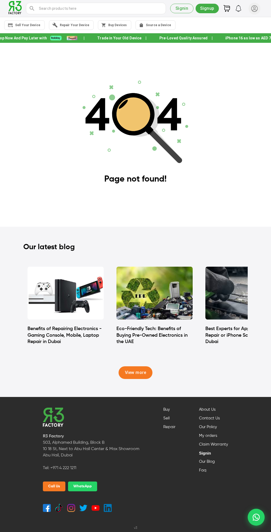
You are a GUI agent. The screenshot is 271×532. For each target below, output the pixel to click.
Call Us (54, 486)
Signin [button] (181, 8)
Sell (166, 418)
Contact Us (209, 418)
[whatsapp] (256, 517)
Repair (169, 427)
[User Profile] (254, 9)
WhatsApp (82, 486)
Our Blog (207, 462)
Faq (202, 470)
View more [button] (135, 372)
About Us (207, 409)
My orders (208, 436)
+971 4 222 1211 (63, 468)
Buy (166, 409)
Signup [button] (207, 8)
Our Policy (208, 427)
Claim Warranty (213, 444)
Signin (205, 453)
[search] (32, 8)
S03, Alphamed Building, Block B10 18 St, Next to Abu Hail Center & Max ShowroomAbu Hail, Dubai (91, 449)
